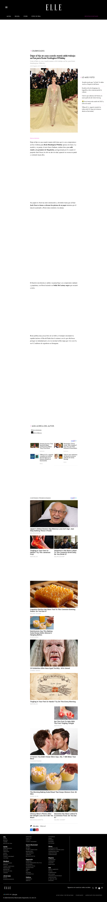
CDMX (50, 838)
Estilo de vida (36, 16)
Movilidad (51, 874)
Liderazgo (51, 861)
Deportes (29, 836)
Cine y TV (28, 838)
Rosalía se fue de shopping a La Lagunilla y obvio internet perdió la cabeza (92, 90)
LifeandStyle (30, 874)
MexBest (6, 861)
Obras (28, 869)
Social (50, 871)
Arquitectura (52, 853)
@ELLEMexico (37, 432)
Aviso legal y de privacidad (64, 895)
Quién (5, 847)
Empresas (29, 861)
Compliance (79, 895)
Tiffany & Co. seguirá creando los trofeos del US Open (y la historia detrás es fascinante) (91, 109)
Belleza (17, 16)
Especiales (51, 864)
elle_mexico (97, 887)
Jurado (5, 872)
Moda (9, 16)
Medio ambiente (53, 869)
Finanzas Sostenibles (55, 875)
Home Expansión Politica (34, 862)
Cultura (5, 858)
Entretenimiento (8, 879)
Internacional (30, 866)
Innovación (52, 877)
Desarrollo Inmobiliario (56, 849)
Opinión (51, 841)
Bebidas (5, 864)
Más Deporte (30, 853)
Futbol (28, 846)
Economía (29, 864)
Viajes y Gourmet (8, 856)
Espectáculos (7, 848)
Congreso (51, 836)
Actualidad (52, 859)
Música (28, 840)
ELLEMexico (93, 888)
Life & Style (7, 876)
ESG (27, 870)
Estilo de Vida (7, 871)
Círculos (6, 851)
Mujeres (28, 872)
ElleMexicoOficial (103, 887)
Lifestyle (28, 854)
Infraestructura (53, 851)
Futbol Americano (31, 849)
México (28, 880)
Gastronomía (7, 863)
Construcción (53, 848)
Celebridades (38, 51)
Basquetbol (29, 851)
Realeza (5, 850)
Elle (4, 837)
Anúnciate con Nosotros (94, 895)
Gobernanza (52, 872)
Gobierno (29, 879)
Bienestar (6, 869)
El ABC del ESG (52, 879)
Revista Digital (30, 856)
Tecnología (30, 867)
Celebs (25, 16)
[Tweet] (34, 830)
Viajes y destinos (8, 866)
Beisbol (28, 848)
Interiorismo (52, 854)
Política (28, 877)
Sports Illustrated (32, 845)
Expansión (29, 859)
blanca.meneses (36, 430)
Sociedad (51, 843)
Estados (51, 840)
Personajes (6, 867)
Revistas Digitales (91, 16)
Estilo (5, 877)
